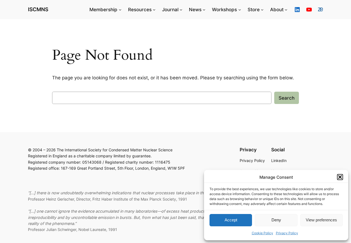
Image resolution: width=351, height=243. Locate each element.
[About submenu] (286, 9)
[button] (340, 177)
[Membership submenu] (120, 9)
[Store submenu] (262, 9)
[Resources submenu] (154, 9)
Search (287, 98)
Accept (231, 220)
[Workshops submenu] (239, 9)
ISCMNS (38, 9)
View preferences (321, 220)
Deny (276, 220)
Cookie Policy (262, 233)
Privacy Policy (287, 233)
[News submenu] (204, 9)
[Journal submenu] (181, 9)
